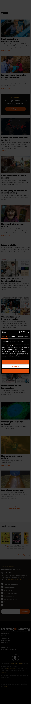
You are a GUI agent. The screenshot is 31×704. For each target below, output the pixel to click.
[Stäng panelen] (28, 332)
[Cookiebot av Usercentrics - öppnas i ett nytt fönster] (19, 332)
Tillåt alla (15, 362)
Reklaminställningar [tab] (23, 336)
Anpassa (14, 366)
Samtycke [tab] (4, 336)
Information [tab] (12, 336)
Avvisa (15, 370)
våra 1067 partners (10, 344)
